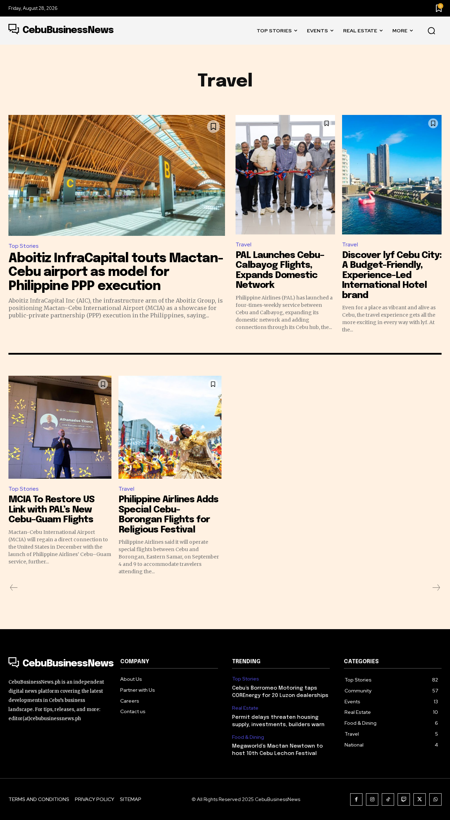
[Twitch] (404, 799)
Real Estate (245, 708)
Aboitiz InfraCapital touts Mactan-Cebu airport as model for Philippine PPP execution (115, 272)
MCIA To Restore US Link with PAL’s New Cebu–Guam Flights (51, 509)
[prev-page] (13, 587)
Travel (243, 244)
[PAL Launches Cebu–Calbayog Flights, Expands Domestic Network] (285, 174)
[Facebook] (356, 799)
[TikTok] (388, 799)
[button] (431, 31)
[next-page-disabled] (436, 587)
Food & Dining (248, 737)
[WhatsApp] (435, 799)
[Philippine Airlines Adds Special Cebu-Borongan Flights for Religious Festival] (169, 427)
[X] (419, 799)
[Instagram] (372, 799)
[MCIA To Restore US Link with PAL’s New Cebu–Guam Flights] (59, 427)
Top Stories (23, 246)
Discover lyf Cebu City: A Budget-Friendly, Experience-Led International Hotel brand (392, 275)
